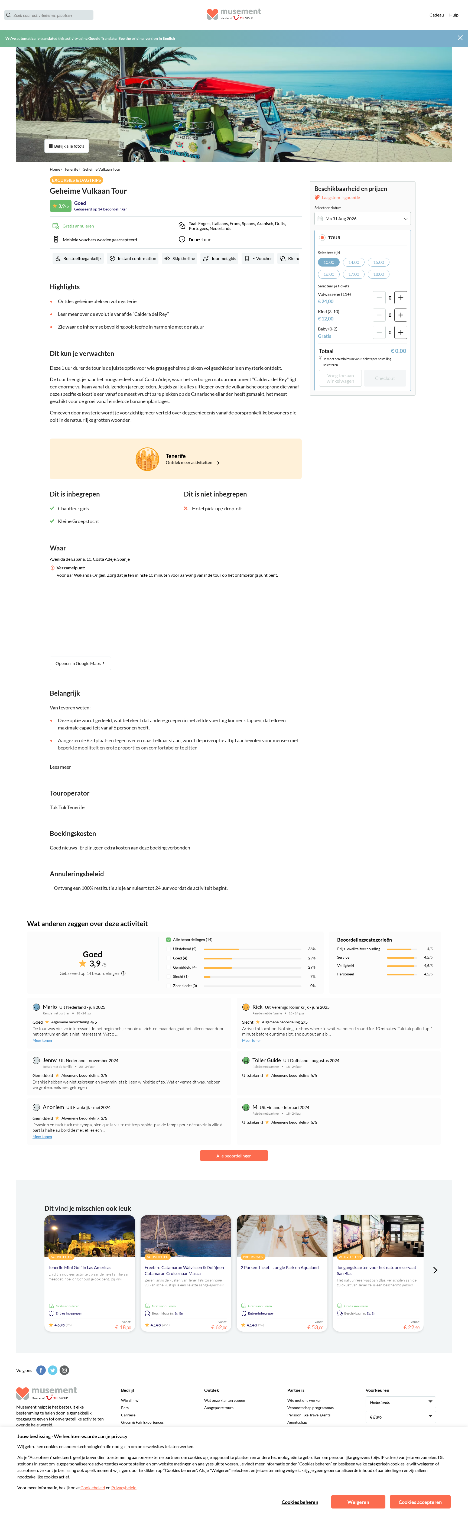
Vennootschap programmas (310, 1407)
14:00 (353, 262)
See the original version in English (147, 38)
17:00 (353, 274)
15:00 (378, 262)
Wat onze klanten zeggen (224, 1400)
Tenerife (71, 169)
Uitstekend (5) (184, 948)
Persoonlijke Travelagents (308, 1415)
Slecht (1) (180, 976)
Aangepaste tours (218, 1407)
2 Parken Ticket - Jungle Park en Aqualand (280, 1267)
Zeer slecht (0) (185, 985)
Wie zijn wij (131, 1400)
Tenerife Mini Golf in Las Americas (79, 1267)
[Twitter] (52, 1370)
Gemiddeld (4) (185, 967)
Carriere (128, 1415)
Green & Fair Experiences (142, 1422)
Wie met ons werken (304, 1400)
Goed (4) (180, 958)
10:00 (328, 262)
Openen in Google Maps (79, 663)
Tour (334, 237)
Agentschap (297, 1422)
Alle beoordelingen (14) (192, 939)
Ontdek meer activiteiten (189, 462)
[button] (362, 237)
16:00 (328, 274)
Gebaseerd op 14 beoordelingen (101, 209)
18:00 (378, 274)
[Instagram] (63, 1370)
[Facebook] (40, 1370)
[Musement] (234, 15)
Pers (125, 1407)
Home (55, 169)
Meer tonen (42, 1040)
